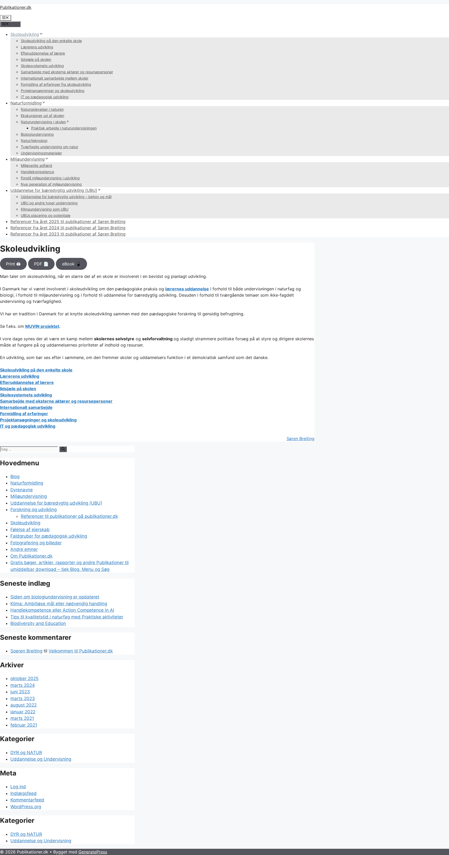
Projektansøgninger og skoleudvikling (52, 90)
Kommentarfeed (27, 799)
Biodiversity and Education (38, 623)
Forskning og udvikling (33, 509)
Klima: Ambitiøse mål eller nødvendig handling (58, 603)
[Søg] (63, 449)
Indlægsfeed (23, 793)
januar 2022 (22, 711)
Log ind (18, 786)
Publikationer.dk (15, 7)
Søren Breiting (300, 438)
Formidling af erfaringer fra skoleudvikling (56, 84)
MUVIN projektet (42, 326)
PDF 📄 (41, 263)
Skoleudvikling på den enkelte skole (51, 40)
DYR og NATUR (26, 752)
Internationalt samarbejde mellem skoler (54, 78)
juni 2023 (20, 691)
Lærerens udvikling (37, 47)
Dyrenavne (21, 489)
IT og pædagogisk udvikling (45, 97)
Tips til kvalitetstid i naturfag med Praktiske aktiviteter (66, 616)
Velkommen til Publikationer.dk (81, 651)
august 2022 (23, 705)
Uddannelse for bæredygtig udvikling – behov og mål (66, 196)
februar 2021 (23, 725)
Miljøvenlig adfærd (36, 165)
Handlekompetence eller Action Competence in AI (62, 610)
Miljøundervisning (27, 159)
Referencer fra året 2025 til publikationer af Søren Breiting (68, 221)
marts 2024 (22, 685)
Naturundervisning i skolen (43, 122)
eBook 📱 (71, 263)
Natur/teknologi (34, 140)
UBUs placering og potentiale (45, 215)
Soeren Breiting (26, 651)
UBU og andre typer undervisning (49, 203)
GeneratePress (92, 851)
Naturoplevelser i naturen (42, 109)
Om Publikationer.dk (31, 556)
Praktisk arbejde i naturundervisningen (64, 128)
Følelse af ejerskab (30, 529)
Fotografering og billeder (36, 542)
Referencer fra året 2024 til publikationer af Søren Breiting (68, 227)
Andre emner (24, 549)
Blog (14, 476)
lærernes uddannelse (187, 288)
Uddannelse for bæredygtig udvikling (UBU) (53, 190)
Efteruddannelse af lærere (43, 53)
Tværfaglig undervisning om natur (49, 147)
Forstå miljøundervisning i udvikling (50, 178)
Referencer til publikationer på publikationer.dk (69, 516)
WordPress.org (25, 806)
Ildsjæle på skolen (36, 59)
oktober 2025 (24, 678)
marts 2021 (22, 718)
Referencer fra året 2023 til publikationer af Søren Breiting (68, 234)
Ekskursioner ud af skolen (42, 115)
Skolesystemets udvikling (42, 65)
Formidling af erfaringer (24, 413)
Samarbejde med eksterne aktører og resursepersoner (67, 72)
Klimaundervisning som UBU (44, 209)
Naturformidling (26, 103)
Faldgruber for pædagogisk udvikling (48, 536)
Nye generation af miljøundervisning (51, 184)
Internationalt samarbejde (26, 407)
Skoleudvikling (24, 34)
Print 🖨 (13, 263)
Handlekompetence (37, 171)
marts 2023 (22, 698)
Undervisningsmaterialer (41, 153)
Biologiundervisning (37, 134)
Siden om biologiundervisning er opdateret (54, 596)
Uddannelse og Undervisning (40, 759)
